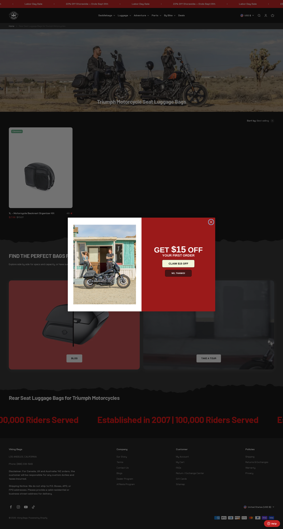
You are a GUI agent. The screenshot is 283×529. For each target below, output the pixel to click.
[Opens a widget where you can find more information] (272, 524)
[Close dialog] (211, 222)
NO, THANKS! (178, 273)
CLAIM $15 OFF (178, 263)
